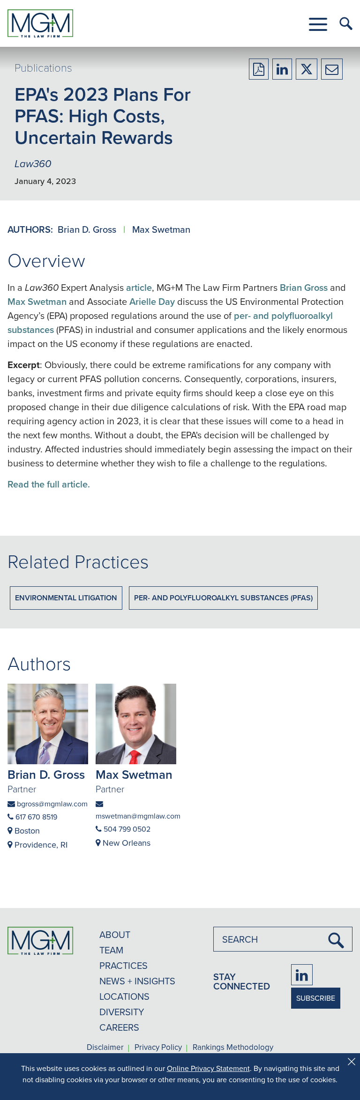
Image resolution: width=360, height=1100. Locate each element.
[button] (318, 24)
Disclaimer (105, 1047)
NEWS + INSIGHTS (137, 981)
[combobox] (282, 939)
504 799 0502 (126, 829)
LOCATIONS (124, 996)
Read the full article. (49, 484)
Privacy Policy (158, 1047)
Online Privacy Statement (208, 1068)
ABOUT (114, 934)
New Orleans (125, 843)
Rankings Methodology (233, 1047)
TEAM (111, 950)
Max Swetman (161, 229)
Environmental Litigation (66, 597)
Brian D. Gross (88, 229)
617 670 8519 (35, 817)
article (139, 287)
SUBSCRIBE (315, 998)
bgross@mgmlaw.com (51, 803)
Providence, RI (40, 844)
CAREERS (119, 1027)
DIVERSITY (121, 1012)
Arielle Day (152, 301)
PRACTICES (123, 965)
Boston (26, 830)
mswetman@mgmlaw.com (136, 816)
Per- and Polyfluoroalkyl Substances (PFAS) (223, 597)
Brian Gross (304, 287)
